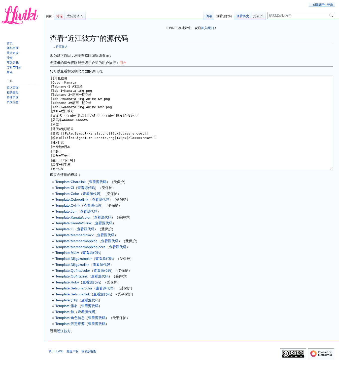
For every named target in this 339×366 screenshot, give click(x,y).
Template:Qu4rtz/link (71, 276)
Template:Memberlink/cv (74, 235)
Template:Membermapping (76, 241)
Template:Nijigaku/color (73, 259)
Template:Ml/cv (67, 253)
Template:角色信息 (70, 318)
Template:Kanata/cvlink (73, 223)
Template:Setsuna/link (72, 294)
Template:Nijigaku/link (72, 265)
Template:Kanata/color (73, 217)
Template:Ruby (67, 282)
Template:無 (64, 312)
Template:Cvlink (67, 205)
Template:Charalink (70, 182)
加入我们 (207, 28)
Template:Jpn (65, 211)
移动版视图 (88, 351)
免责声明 (72, 351)
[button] (75, 15)
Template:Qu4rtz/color (72, 271)
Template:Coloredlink (71, 199)
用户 (122, 63)
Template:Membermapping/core (80, 247)
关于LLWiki (56, 351)
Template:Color (67, 194)
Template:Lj (64, 229)
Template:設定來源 (70, 324)
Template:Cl (64, 188)
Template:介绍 (66, 300)
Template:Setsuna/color (73, 288)
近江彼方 (62, 46)
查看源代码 (97, 182)
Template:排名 (66, 306)
